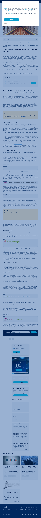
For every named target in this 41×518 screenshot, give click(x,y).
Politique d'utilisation (28, 9)
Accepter (10, 13)
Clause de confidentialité (8, 10)
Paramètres (6, 8)
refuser (24, 10)
